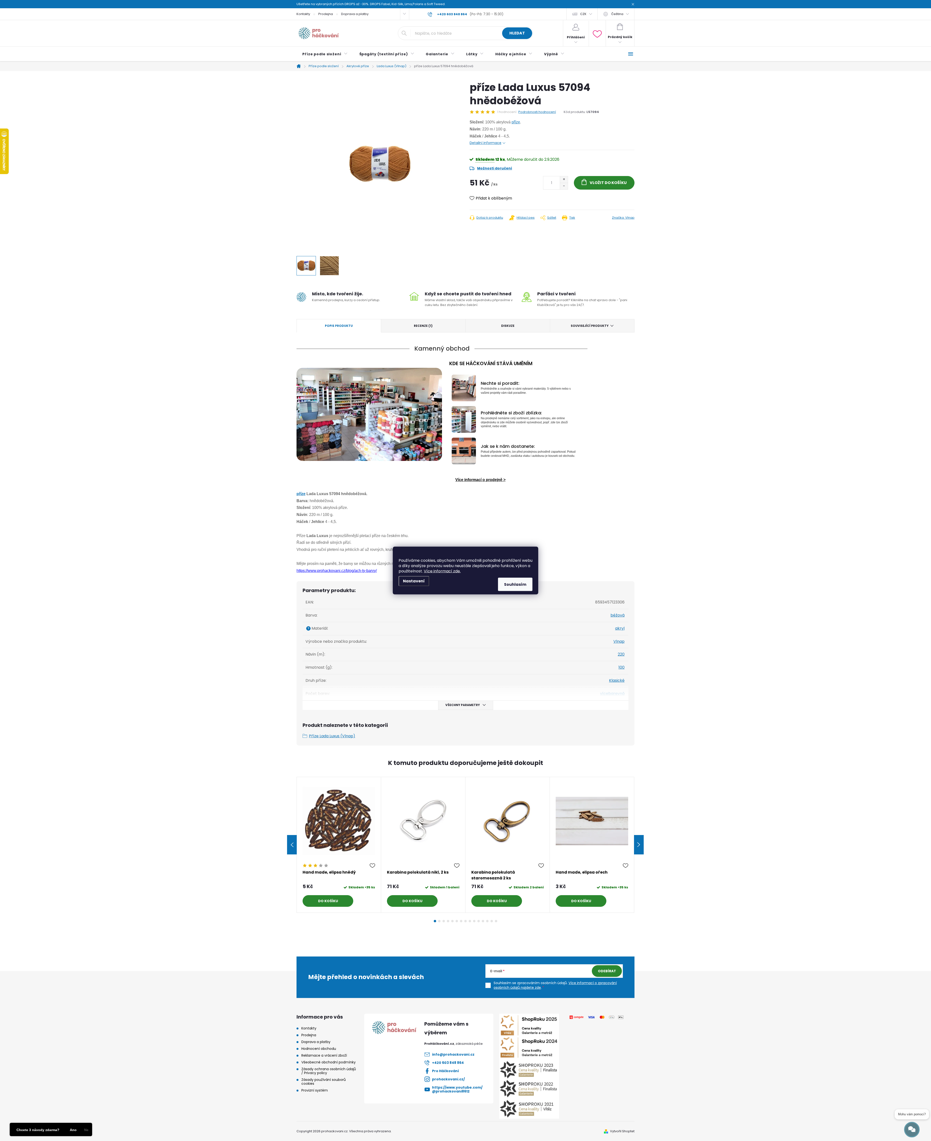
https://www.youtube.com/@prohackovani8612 (457, 1089)
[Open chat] (912, 1129)
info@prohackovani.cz (453, 1054)
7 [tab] (461, 921)
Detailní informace (485, 142)
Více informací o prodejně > (480, 480)
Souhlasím (515, 584)
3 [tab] (443, 921)
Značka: (623, 217)
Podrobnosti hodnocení (537, 112)
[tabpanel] (339, 845)
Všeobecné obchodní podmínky (328, 1062)
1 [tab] (435, 921)
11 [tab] (478, 921)
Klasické (617, 680)
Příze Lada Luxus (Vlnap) (332, 736)
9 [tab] (470, 921)
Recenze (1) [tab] (423, 326)
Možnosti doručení (494, 168)
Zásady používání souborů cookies (323, 1081)
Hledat (517, 33)
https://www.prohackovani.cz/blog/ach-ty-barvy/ (337, 571)
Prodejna (325, 14)
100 (621, 667)
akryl (620, 628)
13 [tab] (487, 921)
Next (639, 844)
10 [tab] (474, 921)
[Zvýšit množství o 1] (564, 179)
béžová (617, 615)
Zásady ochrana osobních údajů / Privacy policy (328, 1071)
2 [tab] (439, 921)
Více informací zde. (442, 571)
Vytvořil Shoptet (622, 1131)
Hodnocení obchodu (318, 1048)
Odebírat (607, 971)
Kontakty (303, 14)
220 (621, 654)
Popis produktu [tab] (339, 326)
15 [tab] (496, 921)
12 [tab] (483, 921)
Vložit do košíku (608, 182)
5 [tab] (452, 921)
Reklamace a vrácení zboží (324, 1055)
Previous (292, 844)
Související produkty (590, 326)
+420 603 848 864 (448, 1062)
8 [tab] (465, 921)
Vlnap (619, 641)
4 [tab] (448, 921)
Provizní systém (314, 1090)
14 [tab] (491, 921)
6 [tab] (457, 921)
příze (516, 122)
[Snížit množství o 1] (564, 186)
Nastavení (414, 581)
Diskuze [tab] (507, 326)
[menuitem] (325, 54)
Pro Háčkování (445, 1071)
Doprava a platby (355, 14)
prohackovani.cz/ (448, 1079)
